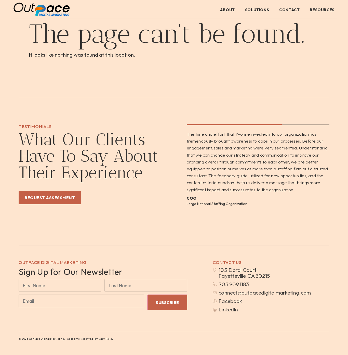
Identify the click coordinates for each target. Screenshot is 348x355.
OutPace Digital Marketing (53, 262)
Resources (322, 9)
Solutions (257, 9)
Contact (289, 9)
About (227, 9)
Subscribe (167, 302)
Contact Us (227, 262)
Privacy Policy (104, 338)
